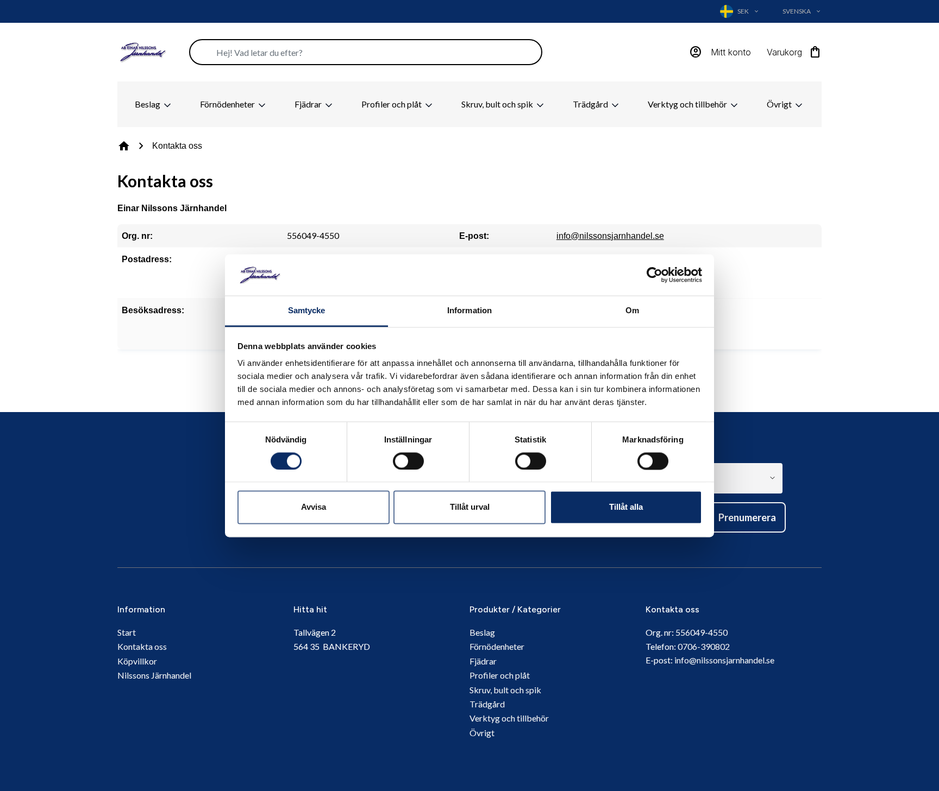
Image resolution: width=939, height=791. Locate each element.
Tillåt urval (470, 507)
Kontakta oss (142, 646)
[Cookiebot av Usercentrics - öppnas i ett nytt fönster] (654, 275)
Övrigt (780, 104)
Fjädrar (309, 104)
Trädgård (591, 104)
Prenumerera (747, 517)
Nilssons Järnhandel (154, 675)
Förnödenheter (228, 104)
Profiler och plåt (392, 104)
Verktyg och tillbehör (688, 104)
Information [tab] (469, 310)
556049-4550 (701, 632)
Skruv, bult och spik (498, 104)
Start (126, 632)
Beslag (148, 104)
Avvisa (313, 507)
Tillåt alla (626, 507)
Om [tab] (632, 310)
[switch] (408, 461)
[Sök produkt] (365, 52)
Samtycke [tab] (306, 310)
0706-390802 (704, 646)
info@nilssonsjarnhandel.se (610, 236)
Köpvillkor (137, 661)
